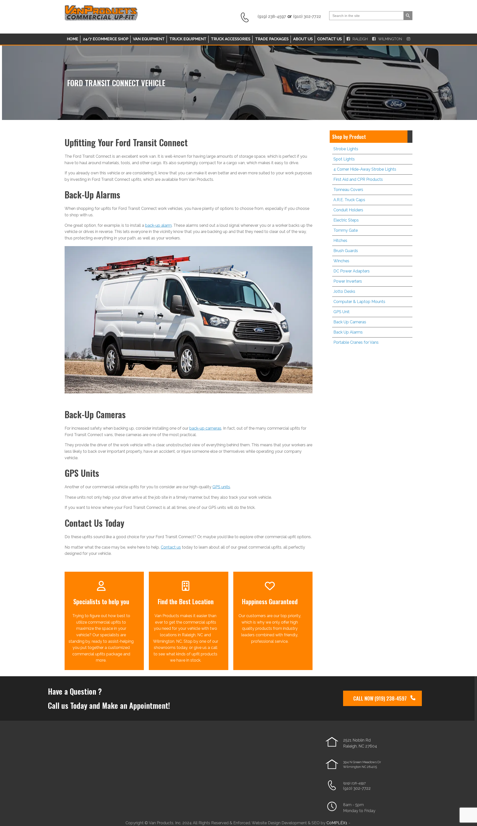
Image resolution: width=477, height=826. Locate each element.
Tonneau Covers (348, 189)
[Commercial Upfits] (101, 18)
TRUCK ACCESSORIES (230, 39)
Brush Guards (345, 250)
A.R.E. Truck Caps (349, 199)
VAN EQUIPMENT (149, 39)
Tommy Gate (345, 230)
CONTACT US (329, 39)
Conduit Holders (348, 210)
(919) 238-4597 (354, 783)
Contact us (171, 547)
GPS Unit (341, 311)
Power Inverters (347, 281)
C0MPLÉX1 (336, 823)
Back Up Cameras (349, 322)
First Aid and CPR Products (358, 179)
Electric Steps (346, 220)
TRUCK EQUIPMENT (187, 39)
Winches (341, 261)
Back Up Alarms (348, 332)
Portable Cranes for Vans (356, 342)
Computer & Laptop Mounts (359, 301)
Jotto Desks (344, 291)
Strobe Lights (345, 149)
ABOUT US (303, 39)
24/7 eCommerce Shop (105, 39)
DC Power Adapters (351, 271)
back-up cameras (205, 428)
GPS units (221, 487)
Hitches (340, 240)
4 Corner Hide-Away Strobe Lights (364, 169)
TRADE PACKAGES (272, 39)
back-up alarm (158, 225)
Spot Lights (344, 159)
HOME (72, 39)
